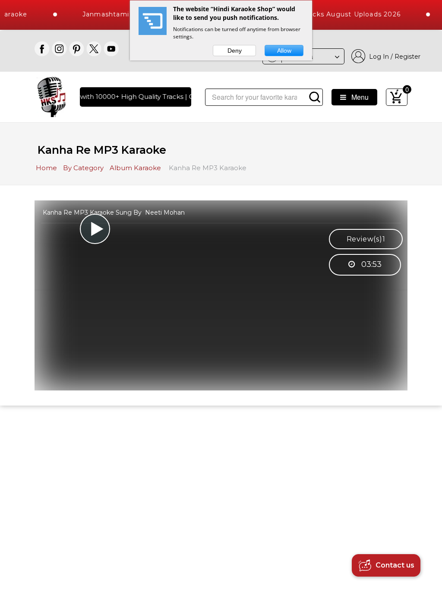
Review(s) (366, 239)
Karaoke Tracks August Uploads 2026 (329, 14)
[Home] (51, 96)
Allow (284, 50)
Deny (234, 50)
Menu (357, 97)
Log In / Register (393, 56)
